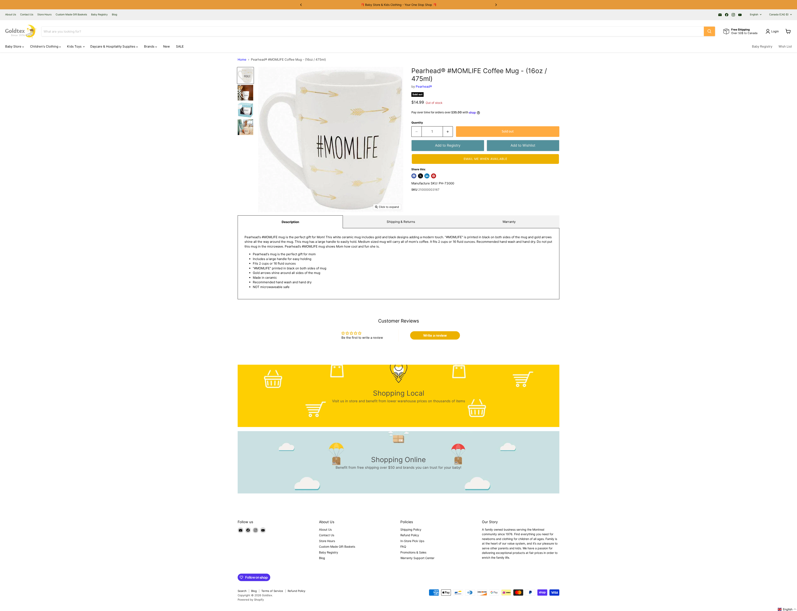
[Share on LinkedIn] (426, 175)
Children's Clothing (44, 46)
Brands (149, 46)
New (166, 46)
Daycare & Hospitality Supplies (113, 46)
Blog (114, 14)
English (754, 14)
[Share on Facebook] (413, 175)
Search (242, 591)
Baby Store (13, 46)
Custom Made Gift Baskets (71, 14)
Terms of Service (272, 591)
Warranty (509, 222)
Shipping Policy (410, 529)
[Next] (495, 4)
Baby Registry (99, 14)
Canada (778, 14)
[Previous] (301, 4)
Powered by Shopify (251, 599)
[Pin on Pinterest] (433, 175)
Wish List (785, 46)
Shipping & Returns (401, 222)
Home (242, 59)
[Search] (709, 31)
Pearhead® (424, 86)
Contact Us (26, 14)
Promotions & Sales (413, 552)
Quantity (417, 122)
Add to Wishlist (523, 145)
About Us (10, 14)
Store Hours (44, 14)
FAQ (403, 546)
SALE (180, 46)
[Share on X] (420, 175)
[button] (485, 159)
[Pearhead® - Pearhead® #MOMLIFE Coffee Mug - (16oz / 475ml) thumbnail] (245, 75)
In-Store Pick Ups (412, 541)
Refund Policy (409, 535)
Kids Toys (74, 46)
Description (290, 222)
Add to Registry (447, 145)
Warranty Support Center (417, 558)
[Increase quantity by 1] (448, 131)
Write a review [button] (435, 335)
